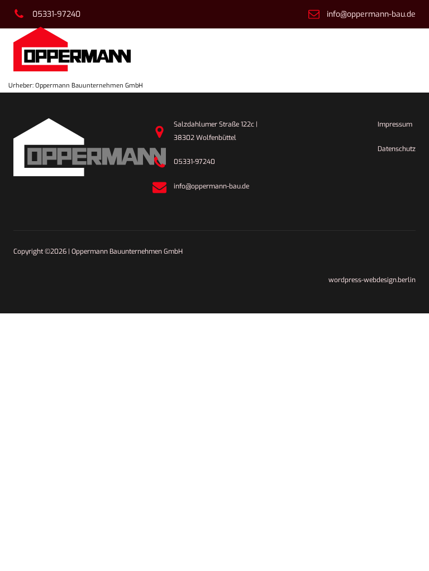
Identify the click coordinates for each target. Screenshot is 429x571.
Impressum (395, 124)
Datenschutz (397, 148)
